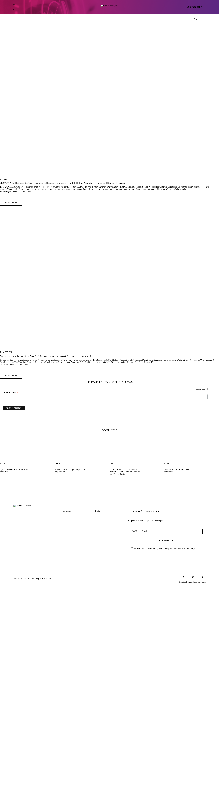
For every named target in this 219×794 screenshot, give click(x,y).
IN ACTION (6, 352)
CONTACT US (102, 527)
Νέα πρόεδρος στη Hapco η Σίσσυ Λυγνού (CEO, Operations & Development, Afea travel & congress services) (47, 356)
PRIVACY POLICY (105, 533)
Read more (11, 202)
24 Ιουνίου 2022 (7, 365)
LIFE (65, 533)
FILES (66, 539)
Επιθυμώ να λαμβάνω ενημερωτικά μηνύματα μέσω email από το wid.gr (164, 549)
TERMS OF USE (103, 539)
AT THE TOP (7, 179)
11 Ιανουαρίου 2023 (8, 192)
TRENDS (67, 516)
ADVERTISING (103, 522)
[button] (25, 192)
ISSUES (67, 544)
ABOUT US (101, 516)
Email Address (10, 392)
